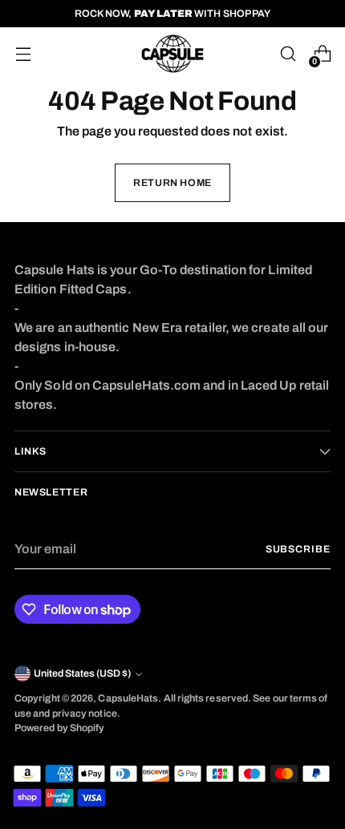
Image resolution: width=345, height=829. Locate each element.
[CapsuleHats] (172, 54)
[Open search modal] (287, 54)
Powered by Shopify (59, 728)
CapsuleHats (128, 698)
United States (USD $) (82, 673)
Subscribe (298, 549)
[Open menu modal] (22, 54)
